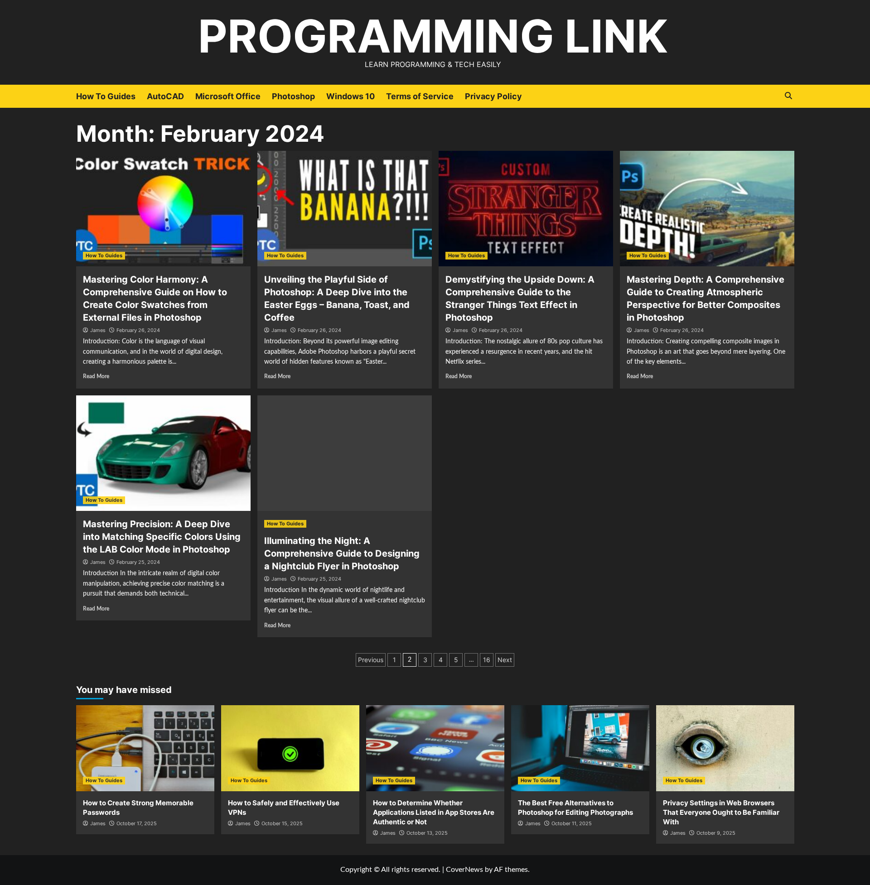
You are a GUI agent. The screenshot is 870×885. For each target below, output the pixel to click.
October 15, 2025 (282, 823)
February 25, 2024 (138, 562)
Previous (370, 660)
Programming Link (433, 36)
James (98, 330)
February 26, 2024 (138, 330)
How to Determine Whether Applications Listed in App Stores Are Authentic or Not (433, 812)
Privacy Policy (493, 96)
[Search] (788, 96)
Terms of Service (420, 96)
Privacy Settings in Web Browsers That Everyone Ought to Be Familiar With (721, 812)
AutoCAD (165, 96)
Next (505, 660)
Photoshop (293, 96)
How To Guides (105, 96)
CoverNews (464, 869)
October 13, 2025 (427, 833)
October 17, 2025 (136, 823)
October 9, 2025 (715, 833)
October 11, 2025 (571, 823)
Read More (96, 376)
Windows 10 (350, 96)
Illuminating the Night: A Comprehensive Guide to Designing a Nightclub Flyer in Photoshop (342, 553)
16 (486, 660)
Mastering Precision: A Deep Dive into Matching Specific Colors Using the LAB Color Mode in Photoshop (162, 537)
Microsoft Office (228, 96)
